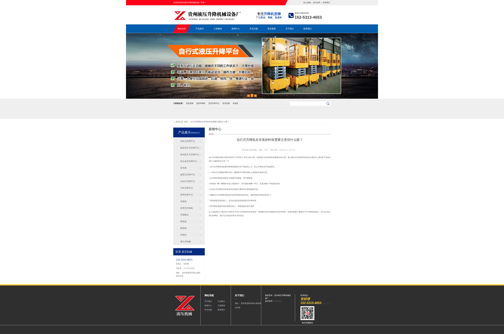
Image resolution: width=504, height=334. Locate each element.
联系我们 (326, 3)
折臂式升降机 (186, 208)
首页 (186, 122)
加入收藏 (307, 3)
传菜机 (235, 103)
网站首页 (182, 29)
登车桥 (183, 168)
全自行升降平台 (187, 181)
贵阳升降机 (200, 103)
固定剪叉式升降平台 (189, 148)
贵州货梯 (226, 103)
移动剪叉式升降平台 (189, 154)
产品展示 (200, 29)
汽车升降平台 (186, 188)
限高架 (183, 221)
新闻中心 (236, 29)
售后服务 (271, 29)
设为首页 (316, 3)
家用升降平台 (186, 195)
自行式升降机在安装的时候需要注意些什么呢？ (210, 122)
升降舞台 (184, 215)
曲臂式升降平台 (187, 174)
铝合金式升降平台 (188, 161)
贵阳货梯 (189, 103)
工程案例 (218, 29)
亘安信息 (278, 301)
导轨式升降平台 (187, 141)
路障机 (183, 228)
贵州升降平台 (213, 103)
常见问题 (254, 29)
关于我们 (289, 29)
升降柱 (183, 235)
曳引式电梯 (185, 241)
